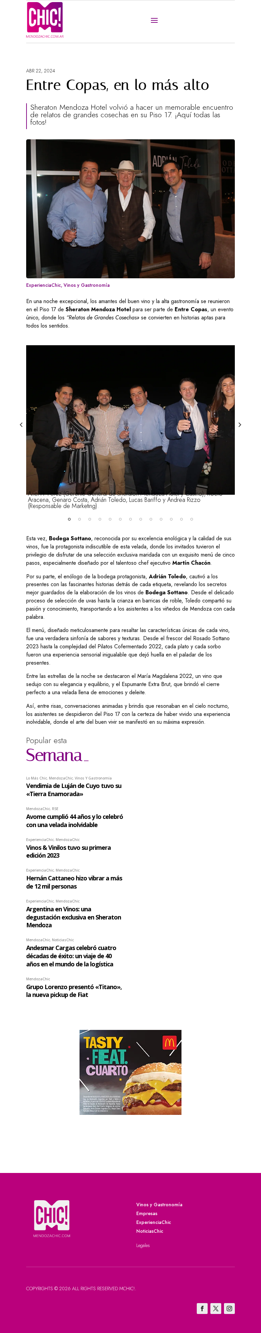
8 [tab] (140, 519)
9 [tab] (150, 519)
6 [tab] (120, 519)
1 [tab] (69, 519)
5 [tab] (110, 519)
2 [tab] (79, 519)
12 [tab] (181, 519)
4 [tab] (100, 519)
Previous (21, 424)
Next (240, 424)
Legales (143, 1245)
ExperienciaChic (43, 285)
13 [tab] (191, 519)
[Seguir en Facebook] (202, 1308)
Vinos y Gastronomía (87, 285)
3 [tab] (89, 519)
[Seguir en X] (215, 1308)
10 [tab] (161, 519)
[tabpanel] (130, 423)
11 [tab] (171, 519)
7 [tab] (130, 519)
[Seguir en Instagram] (229, 1308)
